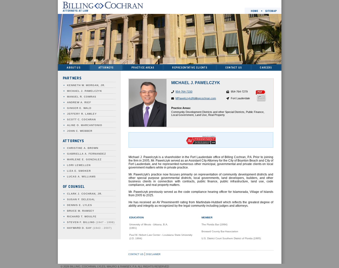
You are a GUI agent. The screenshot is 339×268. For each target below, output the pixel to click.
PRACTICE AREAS (143, 67)
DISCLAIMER (153, 254)
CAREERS (266, 67)
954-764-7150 (183, 91)
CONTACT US (233, 67)
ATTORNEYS (106, 67)
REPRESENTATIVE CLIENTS (189, 67)
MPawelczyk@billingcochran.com (195, 98)
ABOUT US (73, 67)
